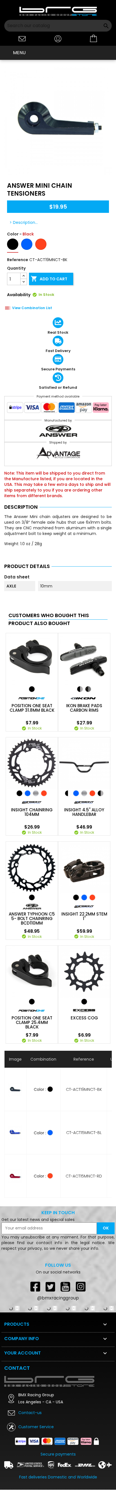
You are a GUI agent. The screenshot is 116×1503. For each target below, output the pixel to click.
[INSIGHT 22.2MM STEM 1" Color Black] (76, 897)
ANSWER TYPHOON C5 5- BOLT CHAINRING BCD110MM (32, 918)
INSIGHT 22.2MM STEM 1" (84, 916)
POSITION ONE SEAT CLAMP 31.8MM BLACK (32, 708)
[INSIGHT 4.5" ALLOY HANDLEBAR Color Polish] (84, 793)
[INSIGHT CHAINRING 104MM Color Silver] (35, 793)
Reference (17, 260)
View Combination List (32, 308)
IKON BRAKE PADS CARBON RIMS (84, 708)
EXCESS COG (84, 1018)
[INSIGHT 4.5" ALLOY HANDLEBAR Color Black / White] (67, 793)
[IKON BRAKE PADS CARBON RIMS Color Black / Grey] (80, 689)
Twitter (50, 1286)
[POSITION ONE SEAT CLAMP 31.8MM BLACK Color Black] (31, 689)
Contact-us (30, 1412)
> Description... (24, 222)
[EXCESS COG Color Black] (84, 1001)
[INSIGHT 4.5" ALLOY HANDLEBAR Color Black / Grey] (100, 793)
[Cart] (94, 39)
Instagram (81, 1286)
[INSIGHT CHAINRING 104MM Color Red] (44, 793)
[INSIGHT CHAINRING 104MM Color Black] (19, 793)
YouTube (66, 1286)
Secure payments (58, 1454)
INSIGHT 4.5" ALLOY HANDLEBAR (84, 812)
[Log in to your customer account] (58, 38)
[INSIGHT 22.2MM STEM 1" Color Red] (92, 897)
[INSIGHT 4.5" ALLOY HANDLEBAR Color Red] (92, 793)
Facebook (35, 1286)
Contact (17, 1367)
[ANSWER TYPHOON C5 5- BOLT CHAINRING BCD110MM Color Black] (31, 897)
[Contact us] (22, 38)
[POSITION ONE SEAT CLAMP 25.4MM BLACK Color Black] (31, 1001)
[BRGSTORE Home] (58, 11)
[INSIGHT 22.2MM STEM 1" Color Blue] (84, 897)
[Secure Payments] (58, 408)
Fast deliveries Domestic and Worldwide (58, 1477)
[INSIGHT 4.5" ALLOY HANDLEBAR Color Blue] (76, 793)
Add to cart (49, 278)
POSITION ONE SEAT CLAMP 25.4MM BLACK (32, 1022)
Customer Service (36, 1427)
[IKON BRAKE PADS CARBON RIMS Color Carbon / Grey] (88, 689)
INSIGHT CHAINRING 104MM (32, 812)
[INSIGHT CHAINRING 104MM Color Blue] (27, 793)
